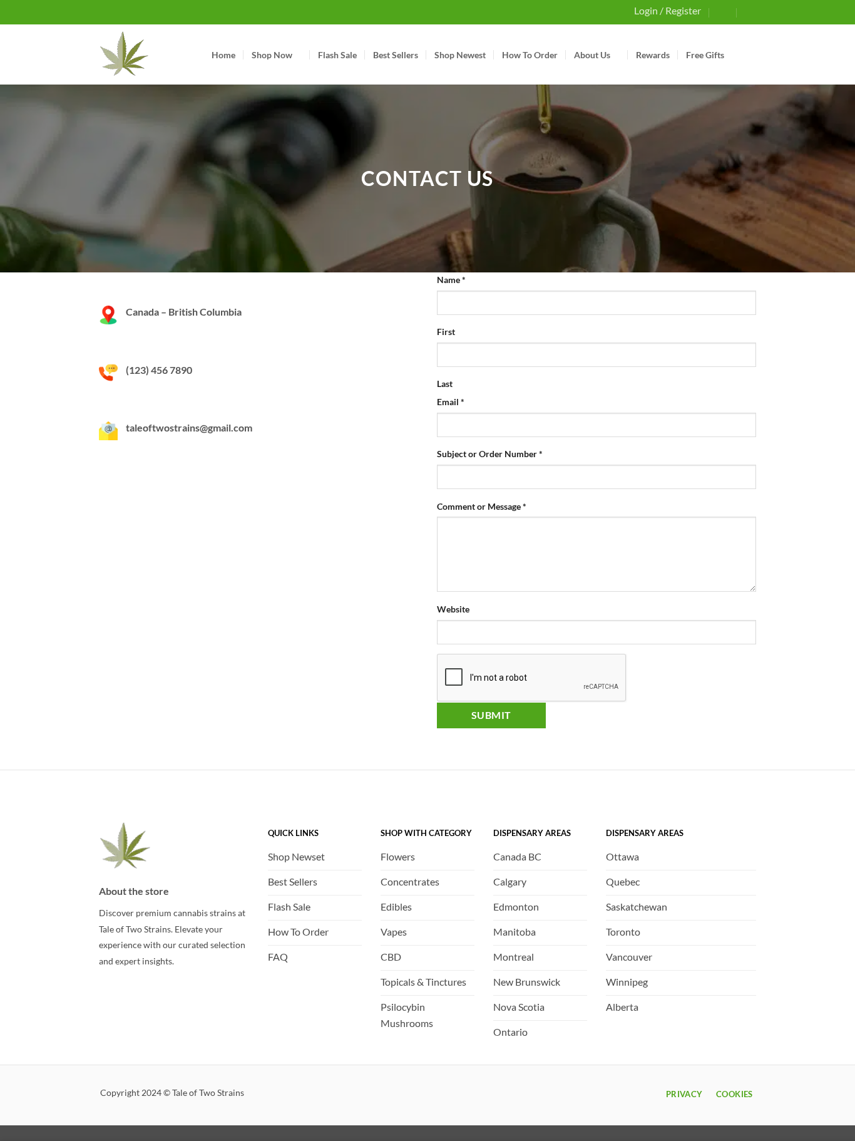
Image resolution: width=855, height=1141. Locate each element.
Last (445, 383)
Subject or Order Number (490, 453)
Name (451, 279)
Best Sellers (395, 54)
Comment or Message (481, 506)
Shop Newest (460, 54)
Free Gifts (705, 54)
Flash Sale (337, 54)
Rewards (653, 54)
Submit (491, 715)
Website (453, 609)
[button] (724, 12)
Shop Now (272, 54)
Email (450, 401)
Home (223, 54)
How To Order (530, 54)
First (446, 331)
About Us (592, 54)
